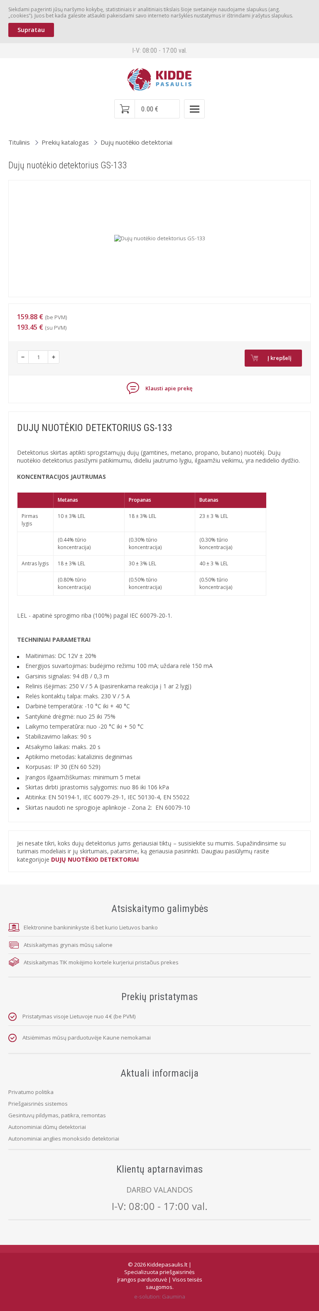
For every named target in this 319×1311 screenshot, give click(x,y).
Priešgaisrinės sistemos (38, 1103)
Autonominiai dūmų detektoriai (47, 1127)
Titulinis (19, 142)
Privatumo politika (31, 1092)
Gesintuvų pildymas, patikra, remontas (57, 1115)
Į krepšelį (279, 358)
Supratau (31, 30)
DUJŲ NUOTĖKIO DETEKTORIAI (95, 859)
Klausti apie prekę (168, 388)
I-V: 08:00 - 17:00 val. (160, 1206)
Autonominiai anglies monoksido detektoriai (63, 1138)
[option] (159, 238)
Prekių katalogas (65, 142)
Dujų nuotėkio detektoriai (136, 142)
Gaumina (173, 1296)
